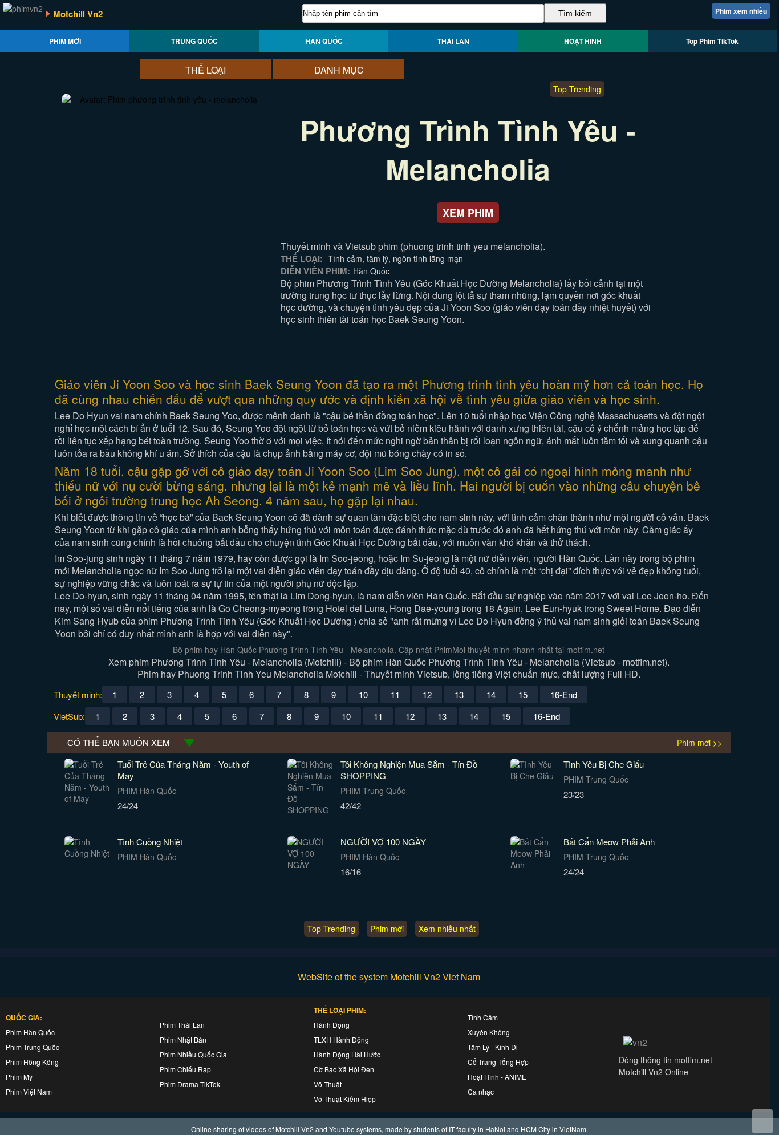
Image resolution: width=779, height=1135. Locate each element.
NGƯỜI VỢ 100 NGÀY (383, 842)
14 (491, 694)
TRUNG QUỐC (194, 41)
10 (363, 694)
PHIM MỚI (65, 41)
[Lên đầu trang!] (762, 1121)
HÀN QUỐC (324, 41)
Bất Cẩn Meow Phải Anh (609, 842)
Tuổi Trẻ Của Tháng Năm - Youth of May (183, 769)
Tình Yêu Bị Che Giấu (603, 764)
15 (523, 694)
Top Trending (577, 89)
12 (427, 694)
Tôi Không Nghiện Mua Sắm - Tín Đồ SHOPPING (408, 769)
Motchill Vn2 (78, 13)
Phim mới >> (699, 742)
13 (459, 694)
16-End (563, 694)
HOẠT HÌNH (583, 41)
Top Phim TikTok (712, 41)
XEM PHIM (468, 212)
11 (395, 694)
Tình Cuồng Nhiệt (149, 842)
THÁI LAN (453, 41)
